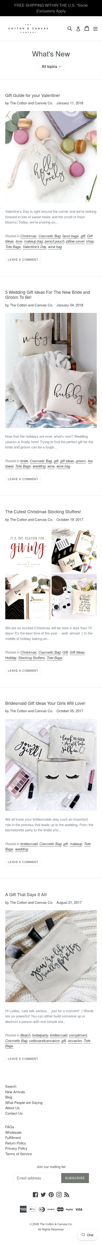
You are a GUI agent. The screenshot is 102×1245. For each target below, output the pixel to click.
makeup (76, 843)
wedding (39, 465)
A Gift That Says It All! (26, 894)
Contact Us (14, 1113)
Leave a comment (23, 259)
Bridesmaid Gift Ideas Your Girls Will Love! (45, 703)
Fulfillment (13, 1137)
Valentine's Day (34, 246)
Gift (65, 652)
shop (90, 241)
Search (10, 1086)
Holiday (10, 657)
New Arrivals (15, 1091)
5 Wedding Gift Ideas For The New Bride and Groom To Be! (47, 294)
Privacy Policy (16, 1148)
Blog (8, 1096)
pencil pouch (54, 241)
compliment (78, 1034)
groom (81, 460)
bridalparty (40, 1034)
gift (83, 235)
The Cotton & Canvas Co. (56, 1224)
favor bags (70, 235)
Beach (25, 1034)
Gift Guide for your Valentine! (32, 95)
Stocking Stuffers (31, 657)
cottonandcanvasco (44, 1040)
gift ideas (67, 460)
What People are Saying (23, 1102)
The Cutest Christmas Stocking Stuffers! (43, 511)
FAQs (9, 1126)
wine (51, 465)
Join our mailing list (51, 1167)
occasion (75, 1040)
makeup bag (33, 241)
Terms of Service (18, 1153)
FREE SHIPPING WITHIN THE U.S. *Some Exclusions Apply (51, 8)
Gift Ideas (77, 652)
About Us (12, 1107)
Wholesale (13, 1132)
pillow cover (75, 241)
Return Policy (15, 1142)
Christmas (28, 235)
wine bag (55, 246)
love (19, 241)
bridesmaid (28, 843)
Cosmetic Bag (49, 235)
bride (24, 460)
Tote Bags (13, 246)
